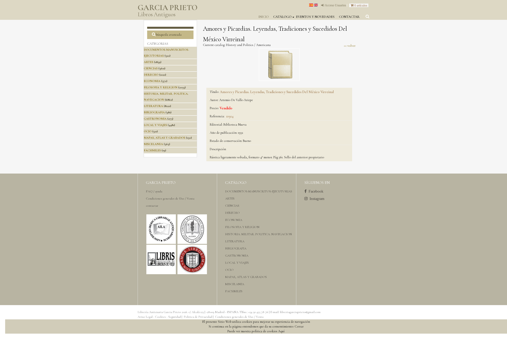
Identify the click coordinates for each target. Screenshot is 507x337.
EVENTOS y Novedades (315, 17)
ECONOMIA (152, 81)
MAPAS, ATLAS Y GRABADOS (164, 137)
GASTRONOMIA (155, 118)
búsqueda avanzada (169, 34)
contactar (349, 17)
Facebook (315, 191)
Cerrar (299, 326)
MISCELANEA (153, 144)
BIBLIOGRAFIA (154, 112)
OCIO (148, 131)
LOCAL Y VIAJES (155, 125)
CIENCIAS (151, 68)
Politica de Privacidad (198, 317)
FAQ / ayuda (154, 191)
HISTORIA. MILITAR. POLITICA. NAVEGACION (258, 234)
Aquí (281, 331)
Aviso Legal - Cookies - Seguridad (159, 317)
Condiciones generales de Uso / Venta (170, 198)
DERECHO (151, 74)
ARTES (148, 62)
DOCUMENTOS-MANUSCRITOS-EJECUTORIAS (258, 191)
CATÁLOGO (282, 16)
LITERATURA (153, 106)
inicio (263, 17)
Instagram (316, 198)
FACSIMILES (152, 150)
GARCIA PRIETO (167, 11)
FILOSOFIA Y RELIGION (160, 87)
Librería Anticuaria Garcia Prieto (159, 312)
